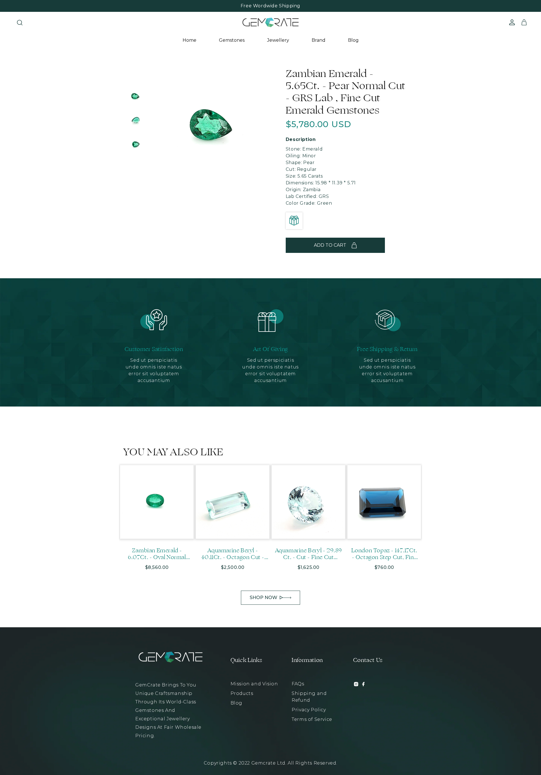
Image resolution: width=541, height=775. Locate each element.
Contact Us (368, 660)
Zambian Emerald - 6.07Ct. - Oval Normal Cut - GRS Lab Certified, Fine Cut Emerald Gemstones (157, 554)
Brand (318, 40)
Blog (353, 40)
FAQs (298, 683)
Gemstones (232, 40)
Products (241, 693)
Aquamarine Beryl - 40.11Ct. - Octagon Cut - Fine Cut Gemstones (232, 554)
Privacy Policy (309, 709)
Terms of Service (312, 719)
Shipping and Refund (309, 697)
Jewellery (278, 40)
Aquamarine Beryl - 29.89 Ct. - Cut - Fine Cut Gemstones (308, 554)
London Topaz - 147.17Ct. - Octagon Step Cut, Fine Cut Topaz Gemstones (384, 554)
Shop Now (263, 597)
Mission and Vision (254, 683)
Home (189, 40)
